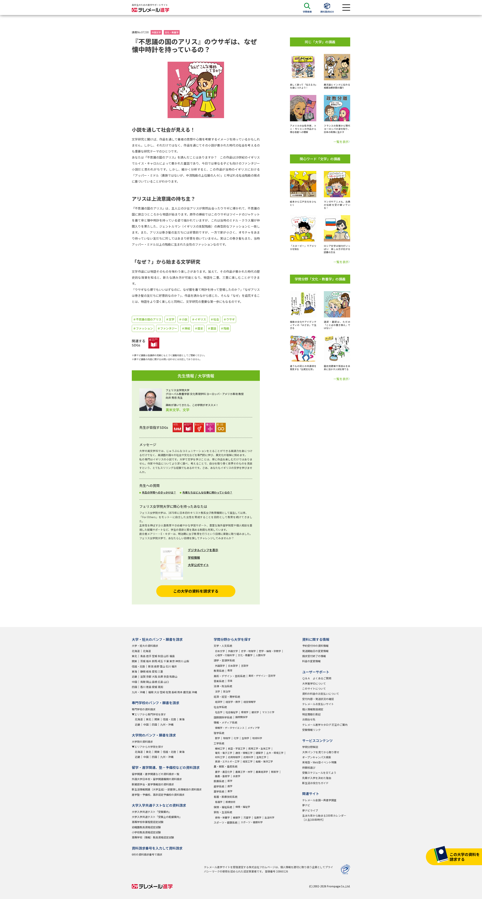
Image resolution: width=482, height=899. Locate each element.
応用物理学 (234, 757)
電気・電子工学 (223, 753)
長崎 (174, 692)
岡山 (148, 682)
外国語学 (220, 665)
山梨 (186, 661)
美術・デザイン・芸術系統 (229, 676)
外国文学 (156, 32)
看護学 (218, 802)
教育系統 (219, 671)
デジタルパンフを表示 (203, 550)
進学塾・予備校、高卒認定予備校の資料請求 (158, 794)
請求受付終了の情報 (314, 656)
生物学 (245, 738)
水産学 (236, 776)
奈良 (166, 676)
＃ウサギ (229, 319)
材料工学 (220, 757)
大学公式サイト (198, 565)
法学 (217, 691)
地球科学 (257, 738)
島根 (154, 682)
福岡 (150, 692)
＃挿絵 (186, 328)
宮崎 (162, 692)
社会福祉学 (232, 712)
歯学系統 (219, 786)
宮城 (154, 656)
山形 (166, 656)
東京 (172, 661)
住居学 (257, 817)
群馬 (154, 661)
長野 (156, 666)
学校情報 (194, 557)
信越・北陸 (138, 666)
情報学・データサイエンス (229, 728)
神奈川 (179, 661)
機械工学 (220, 748)
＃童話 (212, 328)
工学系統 (219, 743)
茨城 (143, 661)
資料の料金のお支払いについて (320, 694)
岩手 (148, 656)
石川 (168, 666)
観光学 (255, 712)
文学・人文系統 (223, 646)
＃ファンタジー (167, 328)
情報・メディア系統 (225, 722)
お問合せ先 (308, 719)
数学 (217, 738)
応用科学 (248, 757)
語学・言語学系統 (224, 660)
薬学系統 (219, 791)
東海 (134, 671)
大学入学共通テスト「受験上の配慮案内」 (157, 817)
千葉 (166, 661)
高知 (160, 687)
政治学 (226, 691)
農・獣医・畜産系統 (225, 766)
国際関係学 (241, 717)
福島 (172, 656)
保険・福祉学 (242, 807)
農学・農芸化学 (223, 772)
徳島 (148, 687)
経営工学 (247, 761)
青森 (143, 656)
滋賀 (143, 676)
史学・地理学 (248, 651)
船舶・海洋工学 (264, 761)
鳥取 (143, 682)
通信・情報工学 (243, 753)
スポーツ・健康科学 (252, 822)
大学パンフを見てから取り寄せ (320, 752)
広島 (160, 682)
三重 (160, 671)
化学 (236, 738)
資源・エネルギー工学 (227, 761)
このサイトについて (314, 688)
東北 (134, 656)
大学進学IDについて (314, 683)
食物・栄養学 (222, 817)
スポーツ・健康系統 (225, 822)
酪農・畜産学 (222, 776)
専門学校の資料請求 (144, 709)
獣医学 (274, 772)
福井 (174, 666)
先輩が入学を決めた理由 (316, 778)
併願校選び (308, 767)
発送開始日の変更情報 (315, 651)
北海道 (136, 651)
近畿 (134, 676)
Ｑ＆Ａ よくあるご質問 (316, 678)
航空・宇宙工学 (236, 748)
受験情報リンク (311, 730)
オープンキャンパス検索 (316, 757)
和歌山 (173, 676)
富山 (162, 666)
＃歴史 (199, 328)
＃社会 (214, 319)
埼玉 (160, 661)
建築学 (259, 753)
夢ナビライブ (310, 810)
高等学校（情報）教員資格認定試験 (153, 837)
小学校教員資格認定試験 (146, 832)
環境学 (244, 712)
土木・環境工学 (274, 753)
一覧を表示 (341, 141)
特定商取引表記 (311, 714)
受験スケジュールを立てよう (319, 772)
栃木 (148, 661)
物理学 (226, 738)
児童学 (247, 817)
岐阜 (148, 671)
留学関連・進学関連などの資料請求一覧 (155, 774)
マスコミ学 (268, 712)
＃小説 (183, 319)
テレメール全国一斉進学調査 (319, 800)
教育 (229, 670)
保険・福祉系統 (223, 807)
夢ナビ (306, 805)
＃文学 (170, 319)
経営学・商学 (233, 702)
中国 (134, 682)
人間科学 (260, 655)
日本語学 (233, 665)
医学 (229, 781)
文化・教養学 (171, 32)
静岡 (143, 671)
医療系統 (219, 781)
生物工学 (261, 757)
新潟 (150, 666)
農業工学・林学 (243, 772)
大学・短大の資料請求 (145, 646)
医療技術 (230, 802)
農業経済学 (262, 772)
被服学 (236, 817)
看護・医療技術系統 (225, 797)
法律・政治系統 (223, 686)
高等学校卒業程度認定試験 (147, 822)
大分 (156, 692)
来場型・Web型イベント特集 (319, 762)
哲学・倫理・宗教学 (270, 651)
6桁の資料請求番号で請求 (147, 854)
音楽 (229, 681)
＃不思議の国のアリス (147, 319)
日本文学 (220, 651)
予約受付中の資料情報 (315, 646)
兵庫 (160, 676)
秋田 (160, 656)
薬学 (229, 791)
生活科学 (269, 817)
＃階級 (225, 328)
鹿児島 (187, 692)
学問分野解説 (310, 747)
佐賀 (168, 692)
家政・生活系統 (223, 812)
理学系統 (219, 733)
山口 (166, 682)
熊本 (180, 692)
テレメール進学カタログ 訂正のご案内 (325, 725)
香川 (143, 687)
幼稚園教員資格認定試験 (146, 827)
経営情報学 (249, 702)
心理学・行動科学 (225, 655)
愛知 (154, 671)
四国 (134, 687)
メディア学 (254, 728)
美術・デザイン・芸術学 (262, 675)
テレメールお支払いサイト (318, 704)
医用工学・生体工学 (259, 748)
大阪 (154, 676)
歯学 (229, 786)
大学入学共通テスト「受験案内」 (151, 812)
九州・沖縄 (138, 692)
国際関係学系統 (223, 717)
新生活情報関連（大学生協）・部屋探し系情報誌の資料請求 (167, 789)
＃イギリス (199, 319)
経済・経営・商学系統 (227, 697)
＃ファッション (143, 328)
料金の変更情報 (311, 661)
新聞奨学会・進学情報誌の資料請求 (153, 784)
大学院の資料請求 (142, 741)
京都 (148, 676)
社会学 (218, 712)
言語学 (244, 665)
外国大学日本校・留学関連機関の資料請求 (157, 779)
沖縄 (194, 692)
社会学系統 (220, 707)
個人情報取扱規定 (312, 709)
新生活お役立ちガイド (315, 783)
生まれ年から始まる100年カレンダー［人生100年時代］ (324, 818)
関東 (134, 661)
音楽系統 (219, 681)
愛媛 (154, 687)
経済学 (218, 702)
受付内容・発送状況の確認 (318, 699)
